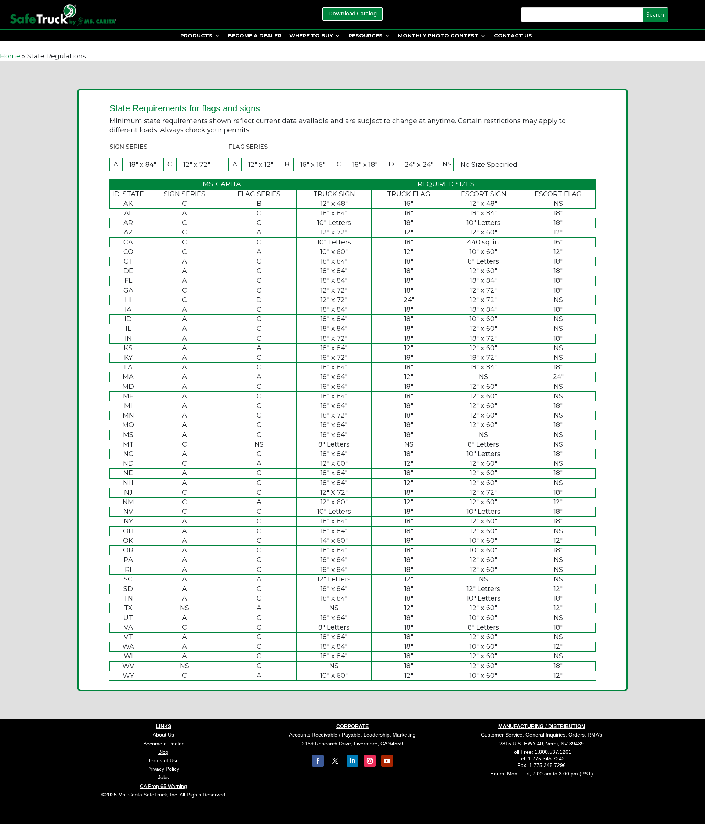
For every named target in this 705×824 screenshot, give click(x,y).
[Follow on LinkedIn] (352, 761)
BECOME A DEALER (254, 36)
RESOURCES (365, 36)
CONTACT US (513, 36)
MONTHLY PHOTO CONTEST (438, 36)
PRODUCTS (196, 36)
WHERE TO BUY (311, 36)
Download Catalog (352, 13)
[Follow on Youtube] (387, 761)
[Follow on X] (335, 761)
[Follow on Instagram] (370, 761)
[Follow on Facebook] (318, 761)
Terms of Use (163, 760)
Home (10, 56)
